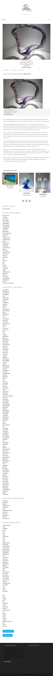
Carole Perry (5, 431)
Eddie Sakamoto (6, 571)
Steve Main (5, 397)
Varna (4, 586)
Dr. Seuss (4, 265)
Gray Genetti (5, 350)
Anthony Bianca (6, 297)
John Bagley (5, 528)
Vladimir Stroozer (6, 271)
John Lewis (5, 386)
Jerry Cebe (5, 315)
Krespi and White (6, 546)
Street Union (5, 473)
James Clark (5, 320)
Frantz (4, 538)
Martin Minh (5, 407)
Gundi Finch (5, 346)
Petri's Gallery (5, 560)
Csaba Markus (5, 246)
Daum (4, 333)
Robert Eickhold (6, 339)
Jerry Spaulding (6, 578)
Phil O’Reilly (5, 420)
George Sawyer (6, 575)
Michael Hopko (6, 370)
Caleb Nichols (5, 415)
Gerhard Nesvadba (6, 252)
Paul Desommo (5, 336)
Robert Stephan (6, 470)
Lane (4, 379)
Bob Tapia (5, 275)
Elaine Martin (5, 399)
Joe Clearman (5, 321)
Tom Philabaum (6, 433)
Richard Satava (6, 453)
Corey (4, 326)
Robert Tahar (5, 273)
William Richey (6, 563)
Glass (23, 70)
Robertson (5, 517)
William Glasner (6, 358)
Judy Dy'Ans (5, 229)
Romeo (4, 445)
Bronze (4, 613)
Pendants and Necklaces (7, 621)
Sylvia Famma (5, 342)
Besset (4, 296)
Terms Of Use (7, 635)
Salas (4, 263)
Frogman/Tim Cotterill (7, 510)
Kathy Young (5, 491)
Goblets (4, 605)
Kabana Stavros (6, 580)
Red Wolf (4, 281)
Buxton (4, 312)
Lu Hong (4, 236)
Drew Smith (5, 468)
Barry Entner (5, 341)
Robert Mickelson (6, 405)
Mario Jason (5, 512)
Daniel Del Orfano (6, 226)
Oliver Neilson (5, 250)
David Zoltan (5, 591)
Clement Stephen (6, 471)
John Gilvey (5, 357)
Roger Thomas (5, 483)
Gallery (4, 624)
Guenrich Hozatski (6, 238)
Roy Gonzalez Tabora (7, 233)
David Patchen (5, 429)
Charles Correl (5, 329)
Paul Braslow (5, 507)
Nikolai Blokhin (6, 223)
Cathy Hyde (5, 371)
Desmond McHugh (6, 404)
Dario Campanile (6, 225)
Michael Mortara (6, 410)
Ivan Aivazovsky (6, 215)
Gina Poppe (5, 439)
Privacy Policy (8, 631)
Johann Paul (5, 559)
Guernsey (4, 363)
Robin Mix (5, 408)
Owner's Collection (6, 208)
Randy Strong (5, 476)
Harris (4, 541)
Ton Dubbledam (6, 228)
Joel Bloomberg (43, 194)
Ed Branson (5, 305)
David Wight (27, 193)
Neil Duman (5, 338)
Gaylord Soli (5, 268)
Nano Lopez (5, 513)
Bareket (4, 530)
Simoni (4, 463)
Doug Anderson (6, 291)
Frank (4, 534)
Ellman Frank (5, 536)
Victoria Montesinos (6, 247)
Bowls (4, 602)
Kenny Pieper (5, 434)
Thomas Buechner (6, 310)
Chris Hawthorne (6, 367)
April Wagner (5, 486)
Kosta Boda (5, 304)
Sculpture (4, 614)
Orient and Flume (6, 424)
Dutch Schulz (5, 458)
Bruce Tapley (5, 584)
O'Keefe (4, 423)
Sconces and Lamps (6, 610)
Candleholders (5, 603)
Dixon (4, 531)
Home (4, 595)
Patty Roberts (5, 444)
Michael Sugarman (6, 583)
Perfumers (5, 608)
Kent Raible (5, 562)
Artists (20, 70)
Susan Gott (5, 362)
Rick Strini (5, 474)
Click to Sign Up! (7, 661)
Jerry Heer (5, 368)
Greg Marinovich (6, 549)
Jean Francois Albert (7, 525)
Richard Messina (6, 551)
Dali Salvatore (5, 450)
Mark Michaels (6, 552)
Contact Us (5, 626)
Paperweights (5, 606)
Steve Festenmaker (6, 344)
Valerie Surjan (5, 479)
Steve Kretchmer (6, 547)
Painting (4, 598)
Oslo (3, 426)
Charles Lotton (5, 391)
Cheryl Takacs (5, 481)
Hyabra (4, 241)
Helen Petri (5, 255)
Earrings (4, 619)
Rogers (4, 568)
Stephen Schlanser (6, 457)
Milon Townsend (6, 484)
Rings (4, 622)
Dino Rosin (5, 447)
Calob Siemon (5, 462)
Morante (4, 249)
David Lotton (5, 394)
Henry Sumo (5, 478)
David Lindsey (5, 387)
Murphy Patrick (6, 554)
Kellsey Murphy (6, 412)
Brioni (4, 307)
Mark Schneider (6, 576)
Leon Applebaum (6, 292)
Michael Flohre (6, 231)
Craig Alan (5, 217)
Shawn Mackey (5, 244)
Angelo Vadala (5, 276)
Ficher (4, 533)
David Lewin (5, 384)
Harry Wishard (10, 185)
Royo (4, 262)
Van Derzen (5, 334)
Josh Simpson (5, 465)
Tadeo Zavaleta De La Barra (8, 283)
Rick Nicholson (5, 417)
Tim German (5, 354)
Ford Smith (5, 267)
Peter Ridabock (6, 442)
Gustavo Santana (6, 452)
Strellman (4, 581)
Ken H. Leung (5, 234)
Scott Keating (5, 544)
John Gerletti (5, 352)
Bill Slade (4, 466)
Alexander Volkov (6, 278)
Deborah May (5, 402)
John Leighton (5, 383)
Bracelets (4, 618)
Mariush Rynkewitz (6, 449)
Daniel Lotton (5, 392)
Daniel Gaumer (6, 349)
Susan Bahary (5, 500)
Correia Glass (5, 328)
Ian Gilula (5, 355)
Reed (4, 441)
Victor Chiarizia (6, 318)
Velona (4, 588)
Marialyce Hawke (6, 365)
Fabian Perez (5, 254)
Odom (4, 421)
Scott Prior (5, 260)
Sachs (4, 570)
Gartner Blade (5, 299)
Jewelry (4, 616)
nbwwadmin (6, 70)
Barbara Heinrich (6, 542)
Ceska (4, 317)
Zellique (4, 492)
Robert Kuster (5, 376)
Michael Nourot (6, 418)
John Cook (5, 325)
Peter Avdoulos (5, 220)
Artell (4, 526)
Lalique (4, 378)
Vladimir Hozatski (6, 239)
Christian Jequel (6, 242)
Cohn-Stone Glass (6, 323)
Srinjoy (4, 270)
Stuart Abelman (6, 289)
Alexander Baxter (6, 221)
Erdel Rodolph (5, 567)
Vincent (4, 589)
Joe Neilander (5, 413)
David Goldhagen (6, 360)
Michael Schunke (6, 460)
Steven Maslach (6, 400)
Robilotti (4, 565)
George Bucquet (6, 309)
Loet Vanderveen (6, 518)
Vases (4, 611)
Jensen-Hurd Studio (6, 373)
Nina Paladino (5, 428)
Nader (4, 555)
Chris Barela (5, 502)
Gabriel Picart (5, 257)
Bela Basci (5, 504)
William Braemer (6, 505)
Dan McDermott (6, 515)
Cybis (4, 331)
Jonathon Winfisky (6, 489)
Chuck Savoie (5, 455)
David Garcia (5, 347)
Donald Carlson (6, 313)
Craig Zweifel (5, 494)
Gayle (4, 539)
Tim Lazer (5, 381)
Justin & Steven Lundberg (8, 396)
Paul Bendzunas (6, 294)
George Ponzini (6, 437)
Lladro (4, 389)
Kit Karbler (5, 375)
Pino (3, 258)
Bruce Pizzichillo (6, 436)
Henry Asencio (5, 218)
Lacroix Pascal (6, 557)
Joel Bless (4, 301)
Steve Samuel (5, 573)
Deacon (4, 508)
